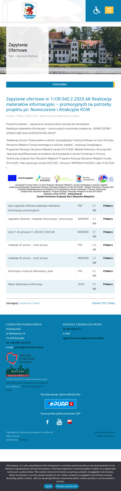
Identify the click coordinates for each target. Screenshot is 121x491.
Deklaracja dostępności (104, 432)
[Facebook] (47, 421)
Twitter (36, 303)
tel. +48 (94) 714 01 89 (18, 342)
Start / (12, 56)
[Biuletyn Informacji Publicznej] (70, 421)
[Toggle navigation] (109, 10)
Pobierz (108, 205)
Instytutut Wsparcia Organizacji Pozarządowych (27, 383)
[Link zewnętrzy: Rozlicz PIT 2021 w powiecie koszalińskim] (17, 370)
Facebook (24, 303)
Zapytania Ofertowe (27, 56)
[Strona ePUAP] (60, 404)
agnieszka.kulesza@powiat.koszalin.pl (59, 115)
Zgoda (48, 486)
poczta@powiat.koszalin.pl (28, 347)
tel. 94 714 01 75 (72, 328)
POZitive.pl (23, 439)
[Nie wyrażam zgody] (118, 465)
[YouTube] (59, 421)
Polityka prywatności (106, 436)
